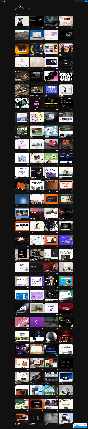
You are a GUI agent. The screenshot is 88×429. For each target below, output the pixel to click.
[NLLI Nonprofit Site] (51, 63)
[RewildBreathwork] (66, 255)
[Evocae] (51, 405)
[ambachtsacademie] (22, 77)
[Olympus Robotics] (37, 214)
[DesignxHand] (66, 90)
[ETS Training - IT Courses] (51, 309)
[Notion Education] (22, 186)
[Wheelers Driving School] (51, 364)
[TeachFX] (22, 296)
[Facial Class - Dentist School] (22, 350)
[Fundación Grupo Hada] (51, 268)
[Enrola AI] (37, 350)
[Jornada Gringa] (66, 104)
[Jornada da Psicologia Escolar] (37, 118)
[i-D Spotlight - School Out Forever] (66, 77)
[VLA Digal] (22, 200)
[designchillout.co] (51, 378)
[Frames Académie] (22, 145)
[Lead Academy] (66, 378)
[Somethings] (22, 132)
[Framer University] (37, 77)
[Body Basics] (66, 186)
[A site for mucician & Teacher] (51, 296)
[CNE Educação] (66, 159)
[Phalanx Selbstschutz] (66, 364)
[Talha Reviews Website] (22, 49)
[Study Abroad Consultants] (37, 282)
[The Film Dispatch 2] (22, 241)
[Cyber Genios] (37, 323)
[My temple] (37, 159)
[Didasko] (22, 63)
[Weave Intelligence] (37, 419)
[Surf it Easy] (51, 214)
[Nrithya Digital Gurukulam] (66, 309)
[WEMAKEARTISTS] (66, 214)
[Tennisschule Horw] (22, 214)
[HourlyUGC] (66, 296)
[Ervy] (51, 49)
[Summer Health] (66, 200)
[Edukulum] (66, 241)
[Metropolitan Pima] (22, 36)
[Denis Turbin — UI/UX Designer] (51, 22)
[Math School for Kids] (51, 391)
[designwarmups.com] (51, 337)
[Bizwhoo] (37, 186)
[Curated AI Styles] (51, 200)
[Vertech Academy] (37, 241)
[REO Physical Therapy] (37, 172)
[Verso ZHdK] (66, 268)
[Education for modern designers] (66, 350)
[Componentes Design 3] (37, 104)
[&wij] (22, 309)
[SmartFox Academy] (22, 378)
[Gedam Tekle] (51, 227)
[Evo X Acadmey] (22, 419)
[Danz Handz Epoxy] (51, 186)
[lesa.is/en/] (51, 90)
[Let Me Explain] (66, 22)
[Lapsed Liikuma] (22, 118)
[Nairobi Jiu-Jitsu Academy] (37, 255)
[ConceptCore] (66, 118)
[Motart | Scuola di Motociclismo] (37, 90)
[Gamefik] (22, 172)
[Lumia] (22, 90)
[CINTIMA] (22, 391)
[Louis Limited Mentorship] (66, 63)
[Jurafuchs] (22, 364)
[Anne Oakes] (51, 159)
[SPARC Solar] (51, 241)
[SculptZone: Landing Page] (51, 350)
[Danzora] (51, 36)
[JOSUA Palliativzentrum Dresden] (22, 159)
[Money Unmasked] (51, 77)
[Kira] (37, 296)
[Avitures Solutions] (22, 255)
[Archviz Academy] (37, 405)
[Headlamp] (66, 172)
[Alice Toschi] (37, 309)
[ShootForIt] (66, 323)
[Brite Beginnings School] (66, 282)
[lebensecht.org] (51, 132)
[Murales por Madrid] (37, 227)
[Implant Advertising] (22, 104)
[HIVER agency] (66, 36)
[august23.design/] (22, 227)
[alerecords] (22, 323)
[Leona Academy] (37, 337)
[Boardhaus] (37, 378)
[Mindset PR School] (37, 364)
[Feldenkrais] (37, 63)
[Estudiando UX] (22, 282)
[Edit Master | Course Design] (66, 337)
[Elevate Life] (51, 419)
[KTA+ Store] (37, 391)
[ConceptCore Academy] (66, 132)
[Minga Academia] (66, 419)
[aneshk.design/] (66, 145)
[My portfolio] (22, 22)
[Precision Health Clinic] (51, 323)
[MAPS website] (51, 172)
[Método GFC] (51, 104)
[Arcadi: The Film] (66, 227)
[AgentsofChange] (51, 118)
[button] (48, 1)
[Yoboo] (37, 132)
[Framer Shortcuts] (37, 22)
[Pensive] (66, 49)
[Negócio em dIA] (37, 49)
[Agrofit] (22, 337)
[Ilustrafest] (51, 145)
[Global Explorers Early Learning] (37, 145)
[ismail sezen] (22, 268)
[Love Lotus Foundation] (22, 405)
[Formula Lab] (37, 268)
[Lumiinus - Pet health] (66, 391)
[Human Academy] (51, 282)
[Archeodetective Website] (66, 405)
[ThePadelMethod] (51, 255)
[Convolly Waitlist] (37, 200)
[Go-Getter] (37, 36)
